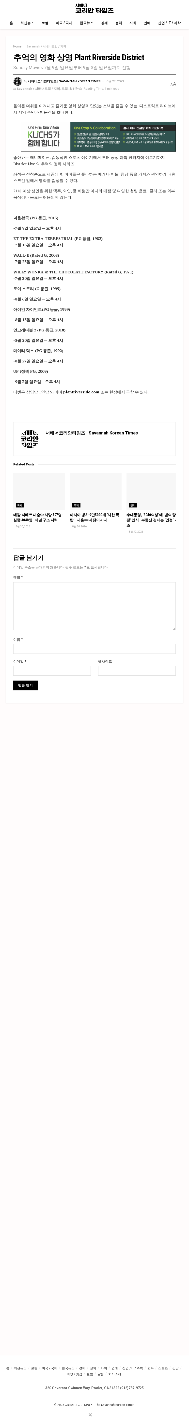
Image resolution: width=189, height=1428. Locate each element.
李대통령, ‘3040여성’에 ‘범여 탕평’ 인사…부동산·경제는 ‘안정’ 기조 (152, 520)
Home (17, 46)
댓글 (18, 577)
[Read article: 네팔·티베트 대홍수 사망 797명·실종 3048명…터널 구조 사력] (39, 491)
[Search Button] (181, 8)
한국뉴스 (87, 23)
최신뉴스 (27, 23)
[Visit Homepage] (94, 8)
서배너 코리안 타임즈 (79, 1405)
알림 (100, 1374)
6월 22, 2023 (115, 81)
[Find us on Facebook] (84, 1415)
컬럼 (90, 1374)
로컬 (45, 23)
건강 (175, 1368)
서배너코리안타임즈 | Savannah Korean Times (64, 81)
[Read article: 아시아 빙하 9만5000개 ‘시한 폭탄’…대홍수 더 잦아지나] (96, 491)
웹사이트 (105, 661)
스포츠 (163, 1368)
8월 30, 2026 (22, 526)
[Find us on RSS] (102, 1415)
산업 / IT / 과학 (169, 23)
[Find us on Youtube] (96, 1415)
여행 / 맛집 (74, 1374)
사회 (132, 23)
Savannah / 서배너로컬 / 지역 (46, 46)
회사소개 (114, 1374)
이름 (18, 639)
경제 (104, 23)
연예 (147, 23)
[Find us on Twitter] (90, 1415)
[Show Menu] (8, 8)
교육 (150, 1368)
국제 (19, 505)
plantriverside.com (81, 392)
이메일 (20, 661)
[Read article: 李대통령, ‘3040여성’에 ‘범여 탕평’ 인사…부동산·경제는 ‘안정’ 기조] (152, 491)
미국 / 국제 (64, 23)
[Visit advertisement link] (98, 137)
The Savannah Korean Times (114, 1405)
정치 (118, 23)
